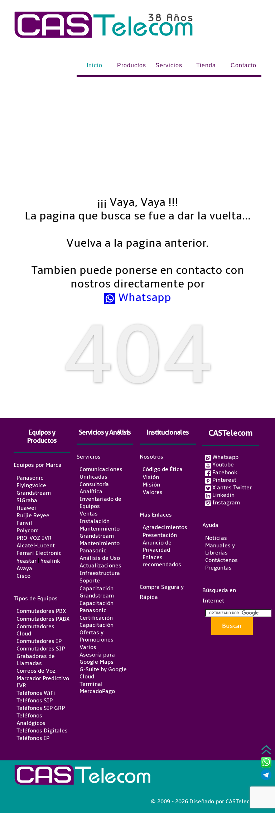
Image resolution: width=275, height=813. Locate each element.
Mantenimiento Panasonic (99, 547)
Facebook (224, 472)
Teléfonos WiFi (35, 693)
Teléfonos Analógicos (30, 719)
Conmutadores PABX (42, 619)
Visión (151, 477)
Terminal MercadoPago (97, 688)
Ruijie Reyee (32, 515)
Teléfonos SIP (34, 700)
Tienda (206, 65)
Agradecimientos (165, 527)
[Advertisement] (137, 131)
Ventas (88, 513)
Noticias (216, 538)
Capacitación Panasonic (96, 607)
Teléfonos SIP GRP (40, 708)
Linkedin (223, 495)
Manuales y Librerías (220, 549)
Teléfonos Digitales (42, 730)
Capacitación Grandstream (96, 592)
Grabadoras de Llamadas (35, 660)
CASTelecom (230, 433)
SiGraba (26, 500)
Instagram (225, 502)
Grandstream (33, 493)
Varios (87, 647)
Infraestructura (99, 573)
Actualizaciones (100, 565)
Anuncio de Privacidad (157, 546)
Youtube (222, 464)
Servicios (168, 65)
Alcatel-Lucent (35, 545)
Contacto (243, 65)
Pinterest (223, 480)
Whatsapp (143, 297)
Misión (151, 484)
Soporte (89, 581)
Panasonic (29, 477)
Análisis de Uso (99, 558)
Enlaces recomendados (162, 561)
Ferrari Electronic (39, 553)
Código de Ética (163, 469)
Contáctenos (221, 560)
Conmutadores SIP (40, 648)
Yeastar (26, 561)
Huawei (26, 508)
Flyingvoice (31, 485)
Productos (131, 65)
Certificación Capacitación (96, 621)
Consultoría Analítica (94, 488)
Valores (153, 492)
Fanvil (24, 523)
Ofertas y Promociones (96, 636)
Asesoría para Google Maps (97, 658)
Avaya (24, 568)
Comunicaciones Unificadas (100, 473)
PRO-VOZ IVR (34, 538)
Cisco (23, 576)
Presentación (160, 535)
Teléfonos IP (32, 738)
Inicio (94, 65)
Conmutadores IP (39, 641)
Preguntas (218, 567)
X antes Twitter (231, 487)
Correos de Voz (36, 670)
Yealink (50, 561)
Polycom (27, 530)
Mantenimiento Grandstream (99, 532)
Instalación (94, 521)
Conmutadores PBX (41, 611)
